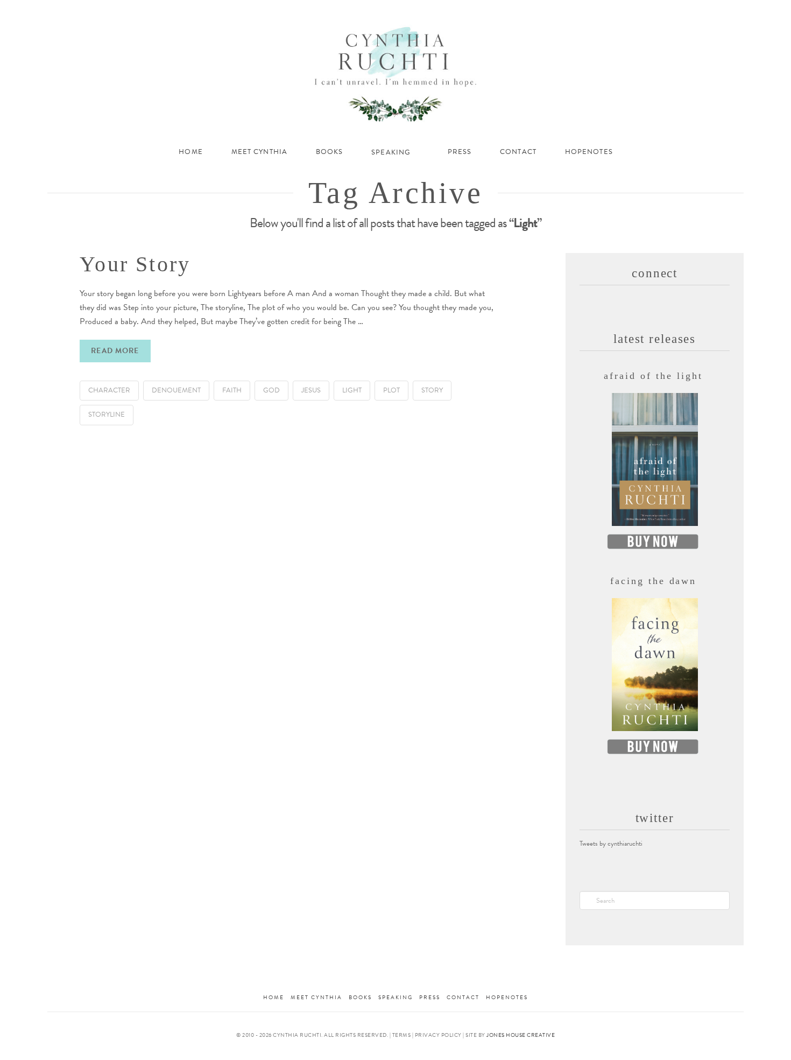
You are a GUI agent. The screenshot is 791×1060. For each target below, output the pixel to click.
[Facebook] (665, 11)
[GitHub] (723, 11)
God (271, 390)
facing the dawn (653, 580)
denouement (176, 390)
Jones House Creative (520, 1035)
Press (429, 997)
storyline (106, 414)
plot (391, 390)
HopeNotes (507, 997)
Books (360, 997)
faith (232, 390)
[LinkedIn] (694, 11)
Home (273, 997)
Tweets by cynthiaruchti (611, 843)
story (432, 390)
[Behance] (738, 11)
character (109, 390)
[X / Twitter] (680, 11)
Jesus (311, 390)
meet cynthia (316, 997)
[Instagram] (708, 11)
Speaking (395, 997)
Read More (115, 350)
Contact (463, 997)
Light (352, 390)
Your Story (135, 264)
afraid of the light (653, 375)
